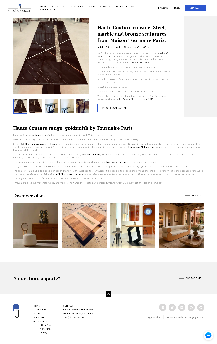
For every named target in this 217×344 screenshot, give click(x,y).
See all (196, 195)
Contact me (193, 278)
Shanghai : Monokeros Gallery (46, 329)
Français (163, 8)
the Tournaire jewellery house (41, 144)
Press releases (125, 6)
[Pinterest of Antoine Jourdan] (200, 307)
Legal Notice (153, 317)
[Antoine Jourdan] (20, 8)
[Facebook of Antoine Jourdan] (162, 307)
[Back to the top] (108, 294)
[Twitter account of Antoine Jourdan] (172, 307)
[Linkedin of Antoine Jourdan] (181, 307)
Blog (177, 8)
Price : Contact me (115, 107)
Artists (36, 313)
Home (43, 6)
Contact (195, 8)
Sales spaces (40, 321)
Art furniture (59, 6)
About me (105, 6)
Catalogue (77, 6)
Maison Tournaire (140, 62)
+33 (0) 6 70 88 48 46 (75, 317)
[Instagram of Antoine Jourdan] (191, 307)
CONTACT (68, 305)
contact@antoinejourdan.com (79, 313)
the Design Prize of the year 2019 (135, 99)
